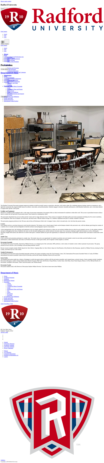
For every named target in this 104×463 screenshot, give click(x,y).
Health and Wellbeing (12, 92)
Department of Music (9, 58)
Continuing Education (12, 71)
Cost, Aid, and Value (12, 83)
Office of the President (13, 61)
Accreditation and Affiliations (11, 96)
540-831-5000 (4, 332)
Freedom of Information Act (11, 355)
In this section (4, 69)
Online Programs (11, 69)
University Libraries (9, 346)
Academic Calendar (9, 345)
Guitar (8, 88)
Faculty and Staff (8, 98)
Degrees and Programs (13, 68)
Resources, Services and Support (15, 93)
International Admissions (13, 81)
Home (5, 55)
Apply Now (4, 303)
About (6, 54)
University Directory (9, 343)
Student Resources (8, 99)
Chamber (9, 85)
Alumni (6, 342)
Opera (8, 92)
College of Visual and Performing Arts (14, 57)
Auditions (6, 79)
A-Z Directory (7, 352)
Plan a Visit (10, 303)
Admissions (7, 75)
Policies (6, 351)
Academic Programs (9, 77)
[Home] (52, 30)
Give (5, 37)
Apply (5, 34)
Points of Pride (11, 60)
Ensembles (6, 59)
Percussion (6, 61)
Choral (9, 83)
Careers (6, 356)
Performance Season (9, 80)
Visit (5, 35)
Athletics (3, 460)
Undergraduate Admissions (14, 78)
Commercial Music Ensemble (14, 86)
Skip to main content (6, 1)
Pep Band (9, 95)
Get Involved (10, 90)
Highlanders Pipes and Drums (15, 89)
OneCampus (4, 31)
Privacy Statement (8, 348)
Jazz (8, 90)
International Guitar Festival (11, 101)
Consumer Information (10, 353)
